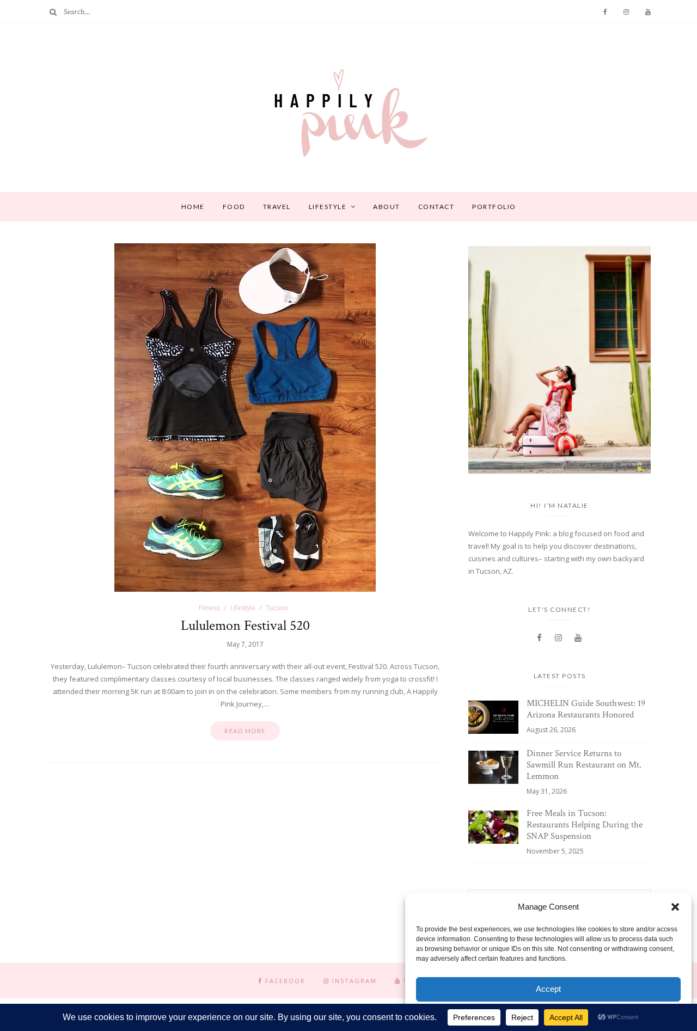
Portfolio (494, 206)
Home (193, 206)
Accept (548, 988)
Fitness (209, 607)
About (386, 206)
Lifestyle (328, 206)
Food (234, 206)
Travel (277, 206)
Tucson (277, 607)
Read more (245, 730)
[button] (675, 906)
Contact (436, 206)
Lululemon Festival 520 (245, 625)
